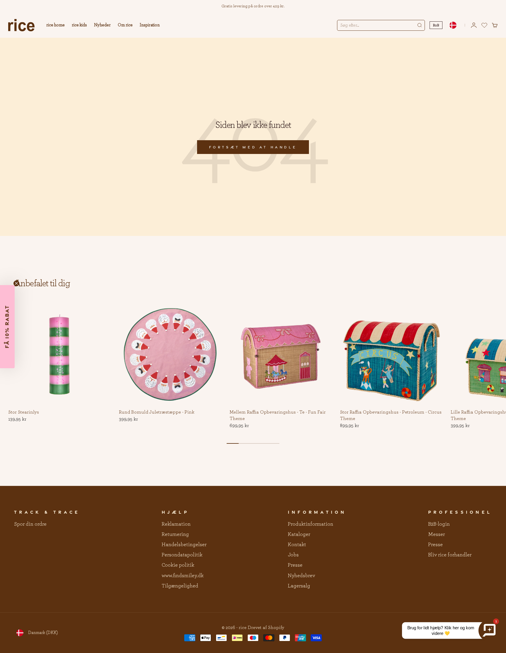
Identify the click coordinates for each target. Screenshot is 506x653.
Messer (436, 534)
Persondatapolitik (182, 555)
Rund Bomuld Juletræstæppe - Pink (156, 412)
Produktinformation (310, 524)
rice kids (79, 25)
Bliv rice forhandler (449, 555)
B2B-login (439, 524)
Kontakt (297, 544)
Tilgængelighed (180, 586)
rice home (55, 25)
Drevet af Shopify (266, 627)
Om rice (125, 25)
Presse (295, 565)
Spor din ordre (30, 524)
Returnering (175, 534)
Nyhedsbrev (301, 575)
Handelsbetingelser (184, 544)
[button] (102, 312)
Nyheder (102, 25)
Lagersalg (299, 586)
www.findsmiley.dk (183, 575)
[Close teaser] (16, 283)
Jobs (293, 555)
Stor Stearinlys (23, 412)
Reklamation (176, 524)
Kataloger (299, 534)
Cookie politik (178, 565)
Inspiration (150, 25)
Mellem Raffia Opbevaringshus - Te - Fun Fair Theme (278, 415)
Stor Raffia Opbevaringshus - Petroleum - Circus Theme (391, 415)
